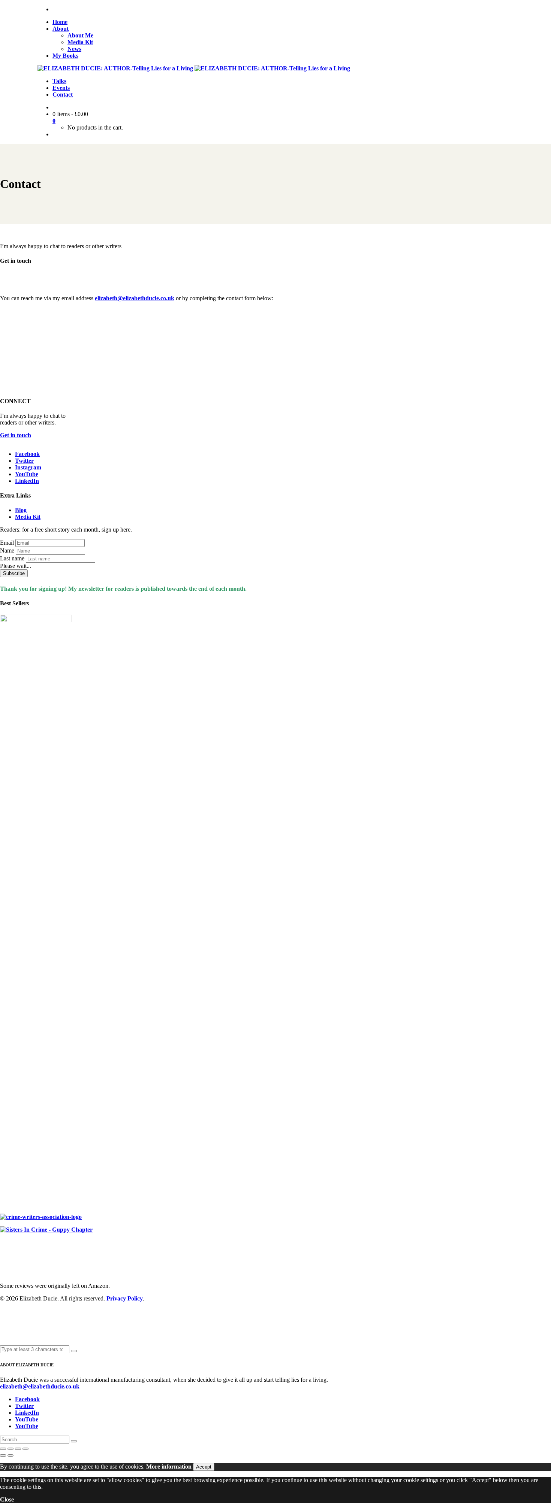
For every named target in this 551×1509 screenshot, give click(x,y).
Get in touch (15, 435)
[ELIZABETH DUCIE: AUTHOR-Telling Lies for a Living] (116, 68)
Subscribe (14, 573)
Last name (12, 558)
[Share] (18, 1449)
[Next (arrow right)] (10, 1455)
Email (7, 542)
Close (7, 1499)
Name (7, 550)
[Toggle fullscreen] (10, 1449)
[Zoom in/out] (3, 1449)
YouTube (26, 474)
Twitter (24, 460)
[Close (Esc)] (25, 1449)
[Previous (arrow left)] (3, 1455)
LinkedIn (27, 481)
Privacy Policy (124, 1298)
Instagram (28, 467)
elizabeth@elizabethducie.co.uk (134, 298)
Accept (203, 1467)
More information (169, 1466)
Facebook (27, 454)
